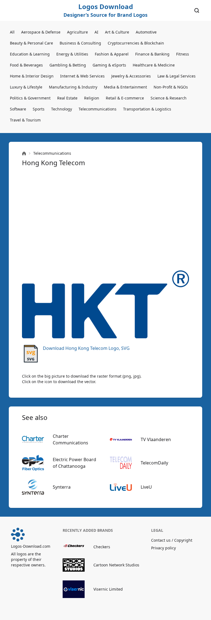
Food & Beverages (26, 65)
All (12, 32)
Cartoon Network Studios (116, 565)
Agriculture (77, 32)
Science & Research (169, 98)
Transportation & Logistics (147, 109)
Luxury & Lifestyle (26, 87)
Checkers (101, 546)
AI (96, 32)
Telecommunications (97, 109)
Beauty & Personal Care (31, 43)
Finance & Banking (152, 54)
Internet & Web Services (82, 76)
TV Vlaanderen (156, 439)
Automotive (146, 32)
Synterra (62, 487)
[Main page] (24, 153)
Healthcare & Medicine (154, 65)
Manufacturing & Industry (73, 87)
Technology (61, 109)
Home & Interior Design (32, 76)
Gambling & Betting (67, 65)
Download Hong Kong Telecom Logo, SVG (86, 348)
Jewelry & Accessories (131, 76)
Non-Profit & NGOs (171, 87)
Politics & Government (30, 98)
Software (18, 109)
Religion (91, 98)
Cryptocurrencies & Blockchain (136, 43)
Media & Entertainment (125, 87)
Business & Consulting (80, 43)
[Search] (196, 10)
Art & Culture (117, 32)
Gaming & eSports (109, 65)
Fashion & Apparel (112, 54)
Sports (39, 109)
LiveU (146, 487)
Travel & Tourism (25, 120)
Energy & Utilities (72, 54)
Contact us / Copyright (171, 540)
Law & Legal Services (176, 76)
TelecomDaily (154, 463)
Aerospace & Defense (40, 32)
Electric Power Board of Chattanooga (74, 462)
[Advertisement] (105, 218)
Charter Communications (70, 439)
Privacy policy (163, 547)
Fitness (182, 54)
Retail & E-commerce (125, 98)
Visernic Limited (108, 589)
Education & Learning (30, 54)
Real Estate (67, 98)
